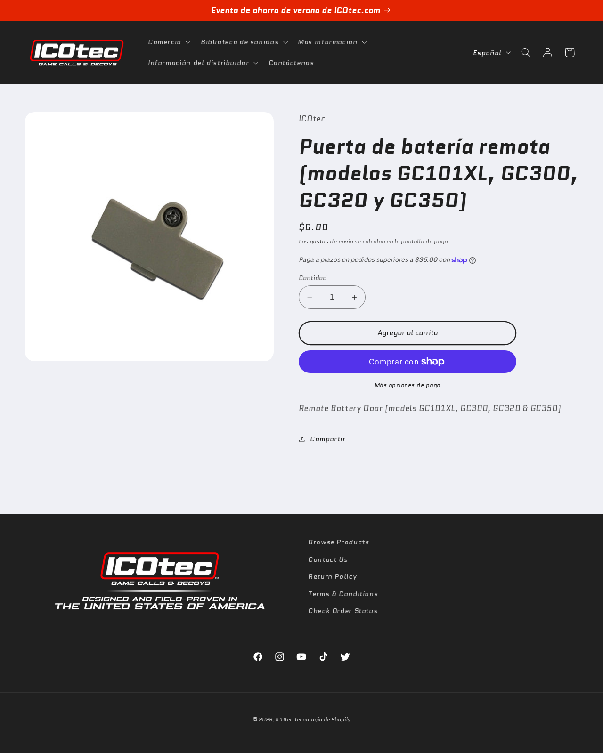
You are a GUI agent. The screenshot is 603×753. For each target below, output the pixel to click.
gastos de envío (331, 241)
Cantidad (312, 278)
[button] (168, 42)
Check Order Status (342, 610)
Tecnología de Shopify (322, 719)
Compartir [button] (328, 439)
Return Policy (332, 576)
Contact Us (328, 559)
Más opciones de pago (408, 385)
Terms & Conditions (343, 593)
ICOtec (284, 719)
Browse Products (338, 542)
